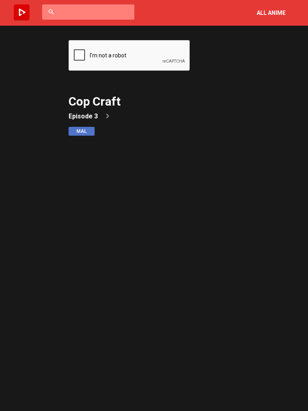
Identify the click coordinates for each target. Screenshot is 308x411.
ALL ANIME (271, 13)
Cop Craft (95, 101)
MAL (82, 131)
